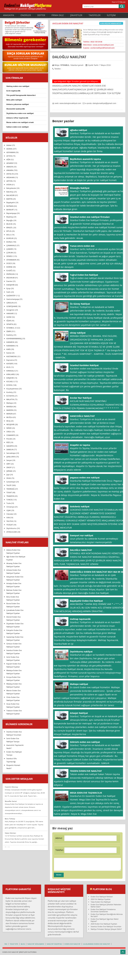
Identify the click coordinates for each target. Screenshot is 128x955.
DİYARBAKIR (11, 260)
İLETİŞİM (111, 15)
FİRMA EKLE (58, 15)
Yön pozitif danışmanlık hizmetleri (21, 95)
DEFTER (41, 15)
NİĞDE (9, 428)
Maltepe (9, 403)
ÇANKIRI (9, 249)
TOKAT (9, 492)
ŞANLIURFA (10, 456)
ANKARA (9, 170)
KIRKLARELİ (11, 374)
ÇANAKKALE (11, 245)
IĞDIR (8, 320)
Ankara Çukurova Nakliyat (17, 104)
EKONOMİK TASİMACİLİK (15, 109)
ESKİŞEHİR (10, 285)
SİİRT (8, 464)
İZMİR (8, 331)
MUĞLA (9, 417)
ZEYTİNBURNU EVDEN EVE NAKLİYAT (20, 113)
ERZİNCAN (10, 274)
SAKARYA (10, 446)
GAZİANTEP (10, 295)
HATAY (8, 317)
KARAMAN (10, 345)
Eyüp (8, 288)
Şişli (8, 474)
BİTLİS (8, 231)
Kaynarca (10, 360)
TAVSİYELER (95, 15)
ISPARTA (9, 324)
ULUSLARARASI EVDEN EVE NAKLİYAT (96, 944)
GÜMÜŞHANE (11, 306)
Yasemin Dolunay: (11, 787)
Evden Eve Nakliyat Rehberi (102, 896)
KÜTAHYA (10, 396)
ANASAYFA (8, 15)
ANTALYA (10, 174)
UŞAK (8, 510)
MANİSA (9, 406)
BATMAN (9, 206)
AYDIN (8, 184)
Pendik (9, 439)
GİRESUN (10, 303)
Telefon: (59, 850)
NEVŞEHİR (10, 424)
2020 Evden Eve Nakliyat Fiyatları (104, 924)
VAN (8, 517)
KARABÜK (10, 342)
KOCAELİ (9, 381)
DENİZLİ (9, 256)
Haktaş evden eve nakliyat (17, 86)
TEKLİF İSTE (14, 944)
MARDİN (9, 410)
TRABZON (10, 496)
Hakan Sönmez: (10, 833)
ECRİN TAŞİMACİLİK (13, 91)
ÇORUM (9, 252)
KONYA (9, 385)
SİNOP (9, 467)
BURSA (9, 242)
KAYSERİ (9, 363)
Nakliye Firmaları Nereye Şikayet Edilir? (106, 929)
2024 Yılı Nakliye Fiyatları (101, 899)
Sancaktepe (11, 453)
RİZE (8, 442)
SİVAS (8, 478)
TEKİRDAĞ (10, 489)
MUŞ (8, 421)
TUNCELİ (9, 499)
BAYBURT (10, 209)
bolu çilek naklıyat (14, 100)
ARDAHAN (10, 177)
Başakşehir (10, 202)
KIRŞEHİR (10, 378)
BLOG (23, 944)
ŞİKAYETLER (76, 15)
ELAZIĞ (9, 270)
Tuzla (8, 503)
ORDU (8, 431)
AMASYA (9, 166)
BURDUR (9, 238)
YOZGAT (9, 524)
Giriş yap (122, 2)
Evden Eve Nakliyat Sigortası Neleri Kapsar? (104, 920)
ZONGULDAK (11, 532)
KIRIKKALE (10, 371)
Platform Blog (102, 889)
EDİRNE (9, 267)
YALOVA (9, 521)
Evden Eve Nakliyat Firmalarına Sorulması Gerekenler (103, 910)
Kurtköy (9, 392)
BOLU (8, 234)
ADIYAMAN (10, 152)
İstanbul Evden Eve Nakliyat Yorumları (106, 926)
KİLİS (8, 367)
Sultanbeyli (10, 482)
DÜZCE (9, 263)
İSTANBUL (64, 65)
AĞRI (8, 159)
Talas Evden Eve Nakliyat (101, 902)
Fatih (8, 292)
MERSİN (9, 414)
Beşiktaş (9, 217)
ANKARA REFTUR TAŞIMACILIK (17, 118)
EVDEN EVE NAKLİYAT (72, 944)
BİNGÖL (9, 227)
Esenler (9, 281)
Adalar (9, 145)
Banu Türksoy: (10, 819)
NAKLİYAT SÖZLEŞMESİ (35, 944)
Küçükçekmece (12, 388)
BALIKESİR (10, 195)
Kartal (8, 353)
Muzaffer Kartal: (11, 801)
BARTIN (9, 199)
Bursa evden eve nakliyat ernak (20, 122)
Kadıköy (9, 335)
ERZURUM (10, 277)
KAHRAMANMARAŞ (14, 338)
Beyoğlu (9, 220)
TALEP (8, 485)
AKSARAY (10, 163)
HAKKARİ (10, 313)
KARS (8, 349)
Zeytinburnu (11, 528)
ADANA (9, 149)
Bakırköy (9, 192)
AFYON (9, 156)
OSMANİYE (10, 435)
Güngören (10, 310)
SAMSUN (9, 449)
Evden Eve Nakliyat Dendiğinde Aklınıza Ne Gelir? (107, 915)
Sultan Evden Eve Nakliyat (17, 127)
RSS (6, 944)
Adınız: (59, 838)
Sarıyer (9, 460)
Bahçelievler (11, 188)
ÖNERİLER (25, 15)
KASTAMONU (11, 356)
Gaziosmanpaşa (12, 299)
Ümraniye (10, 507)
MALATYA (10, 399)
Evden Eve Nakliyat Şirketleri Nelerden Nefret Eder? (106, 905)
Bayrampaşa (11, 213)
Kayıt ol (114, 2)
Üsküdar (9, 514)
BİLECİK (9, 224)
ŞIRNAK (9, 471)
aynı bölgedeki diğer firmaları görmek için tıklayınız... (76, 81)
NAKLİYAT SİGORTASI (54, 944)
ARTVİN (9, 181)
